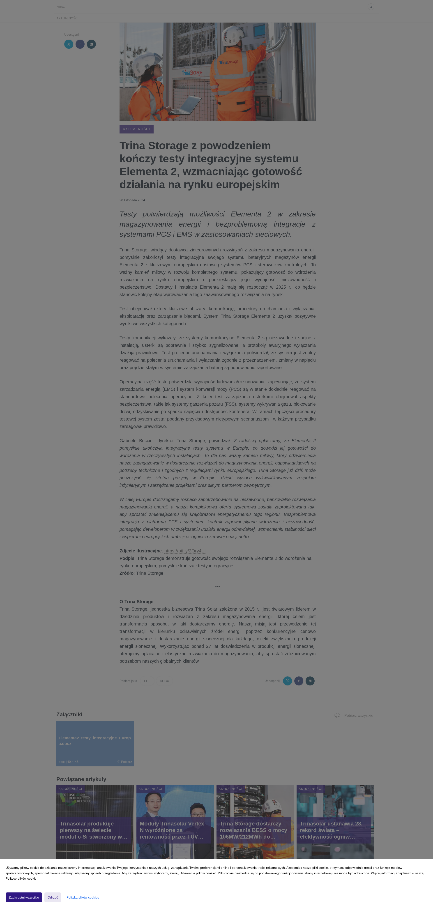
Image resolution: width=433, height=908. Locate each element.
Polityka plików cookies (83, 897)
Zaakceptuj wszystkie (24, 897)
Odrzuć (53, 897)
